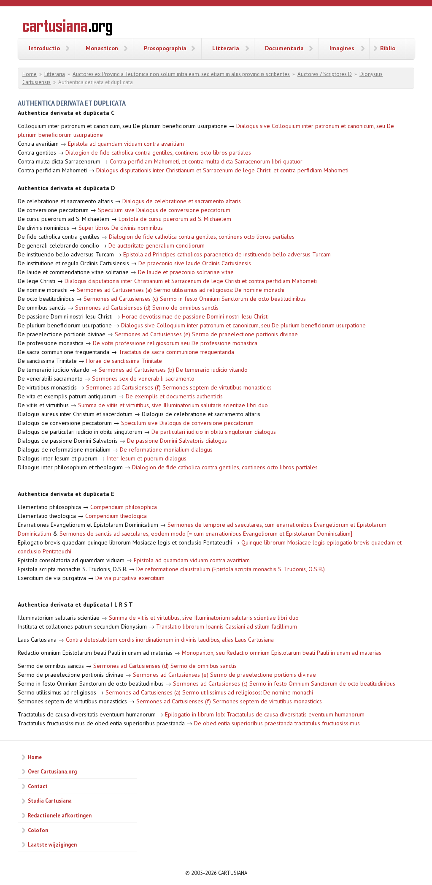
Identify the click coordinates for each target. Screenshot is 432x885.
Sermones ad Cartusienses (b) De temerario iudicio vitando (173, 369)
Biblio (387, 48)
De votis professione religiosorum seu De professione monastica (175, 343)
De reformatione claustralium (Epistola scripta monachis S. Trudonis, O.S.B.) (230, 569)
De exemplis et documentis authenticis (174, 396)
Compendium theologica (116, 516)
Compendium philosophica (123, 507)
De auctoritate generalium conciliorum (156, 245)
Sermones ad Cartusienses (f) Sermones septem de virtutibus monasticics (179, 387)
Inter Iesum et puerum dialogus (146, 458)
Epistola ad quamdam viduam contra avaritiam (126, 143)
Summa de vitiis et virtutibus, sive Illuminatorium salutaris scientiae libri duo (173, 405)
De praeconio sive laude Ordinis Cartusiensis (194, 263)
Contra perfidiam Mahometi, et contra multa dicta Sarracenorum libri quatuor (206, 161)
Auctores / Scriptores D (324, 74)
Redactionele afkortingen (60, 815)
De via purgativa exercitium (130, 578)
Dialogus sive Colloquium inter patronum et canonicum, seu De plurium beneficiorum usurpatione (243, 325)
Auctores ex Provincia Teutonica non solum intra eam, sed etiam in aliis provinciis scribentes (181, 74)
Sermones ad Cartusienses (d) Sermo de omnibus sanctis (147, 307)
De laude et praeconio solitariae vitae (186, 272)
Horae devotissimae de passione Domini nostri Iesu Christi (195, 316)
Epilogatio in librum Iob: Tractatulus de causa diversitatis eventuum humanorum (264, 714)
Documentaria (284, 48)
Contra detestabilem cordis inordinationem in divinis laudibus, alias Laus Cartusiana (170, 639)
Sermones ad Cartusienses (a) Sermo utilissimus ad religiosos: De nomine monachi (180, 290)
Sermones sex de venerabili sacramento (143, 378)
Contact (38, 786)
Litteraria (225, 48)
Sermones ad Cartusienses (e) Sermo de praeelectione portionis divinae (206, 334)
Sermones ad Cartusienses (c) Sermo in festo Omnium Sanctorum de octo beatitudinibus (195, 298)
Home (29, 74)
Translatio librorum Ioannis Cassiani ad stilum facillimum (226, 626)
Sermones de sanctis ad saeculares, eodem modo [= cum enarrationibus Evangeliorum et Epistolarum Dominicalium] (205, 533)
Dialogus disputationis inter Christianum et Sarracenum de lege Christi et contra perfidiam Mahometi (222, 170)
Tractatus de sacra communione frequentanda (176, 352)
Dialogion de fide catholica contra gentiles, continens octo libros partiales (158, 152)
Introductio (44, 48)
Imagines (341, 48)
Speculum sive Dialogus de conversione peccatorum (164, 210)
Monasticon (102, 48)
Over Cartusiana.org (52, 771)
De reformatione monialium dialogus (166, 449)
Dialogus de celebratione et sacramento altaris (181, 201)
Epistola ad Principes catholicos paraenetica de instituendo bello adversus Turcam (227, 254)
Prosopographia (165, 48)
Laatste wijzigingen (52, 844)
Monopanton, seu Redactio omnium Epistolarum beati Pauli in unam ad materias (281, 652)
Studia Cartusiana (50, 800)
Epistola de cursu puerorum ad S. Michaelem (175, 219)
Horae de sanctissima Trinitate (124, 361)
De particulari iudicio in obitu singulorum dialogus (213, 432)
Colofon (38, 830)
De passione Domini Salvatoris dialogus (177, 440)
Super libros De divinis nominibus (120, 227)
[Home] (67, 28)
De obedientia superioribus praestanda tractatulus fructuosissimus (277, 723)
